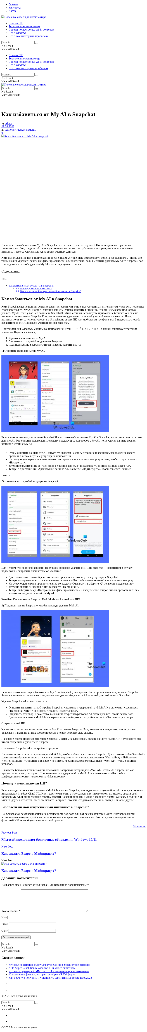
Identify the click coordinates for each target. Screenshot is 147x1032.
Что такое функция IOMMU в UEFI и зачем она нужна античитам (49, 971)
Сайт (4, 930)
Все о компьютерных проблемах (28, 36)
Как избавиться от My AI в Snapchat (32, 285)
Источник (139, 826)
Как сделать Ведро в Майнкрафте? (28, 870)
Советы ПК (16, 23)
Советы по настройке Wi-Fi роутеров (31, 29)
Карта (12, 10)
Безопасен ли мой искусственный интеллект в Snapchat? (50, 291)
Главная (13, 4)
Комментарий (10, 911)
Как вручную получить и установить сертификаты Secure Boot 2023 (50, 977)
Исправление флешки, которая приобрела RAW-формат (43, 974)
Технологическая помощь (24, 26)
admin (8, 123)
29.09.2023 (7, 126)
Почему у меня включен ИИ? (36, 288)
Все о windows (17, 32)
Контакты (15, 7)
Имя (4, 917)
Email (4, 923)
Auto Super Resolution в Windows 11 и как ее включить (42, 967)
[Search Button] (36, 43)
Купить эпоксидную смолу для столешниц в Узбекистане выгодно (49, 964)
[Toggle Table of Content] (4, 279)
